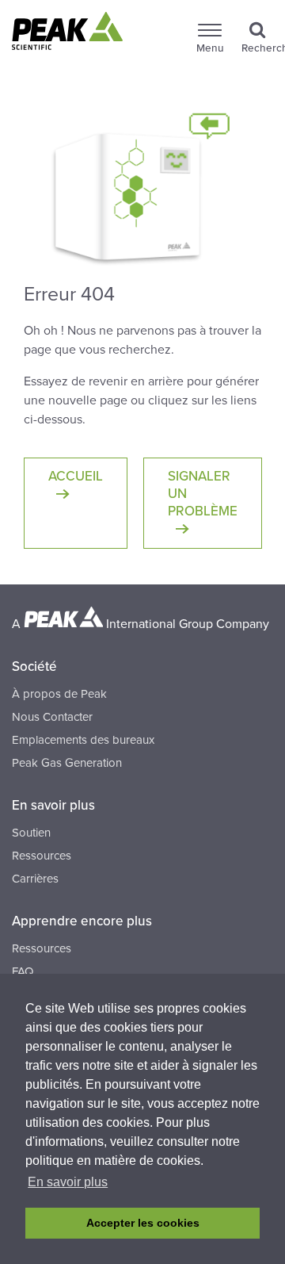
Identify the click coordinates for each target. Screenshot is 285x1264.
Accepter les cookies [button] (143, 1222)
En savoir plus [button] (68, 1182)
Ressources (41, 855)
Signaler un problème (203, 493)
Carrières (35, 878)
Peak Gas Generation (67, 763)
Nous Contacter (52, 717)
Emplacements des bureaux (83, 740)
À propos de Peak (59, 694)
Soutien (31, 832)
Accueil (75, 476)
